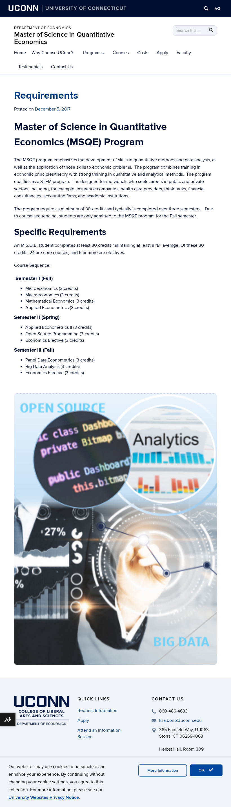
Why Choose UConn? (52, 53)
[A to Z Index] (217, 8)
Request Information (97, 710)
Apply (162, 53)
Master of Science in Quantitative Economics (64, 38)
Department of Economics (42, 28)
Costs (142, 53)
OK (203, 770)
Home (20, 53)
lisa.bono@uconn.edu (180, 720)
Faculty (184, 53)
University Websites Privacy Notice (43, 797)
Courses (121, 53)
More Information (162, 770)
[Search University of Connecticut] (206, 8)
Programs (92, 53)
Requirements (46, 95)
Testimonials (30, 67)
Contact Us (62, 67)
